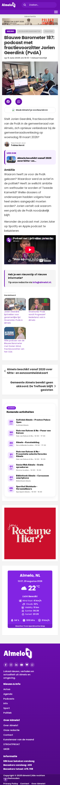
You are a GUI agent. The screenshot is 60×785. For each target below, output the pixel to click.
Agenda (7, 694)
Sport (6, 708)
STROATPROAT (11, 744)
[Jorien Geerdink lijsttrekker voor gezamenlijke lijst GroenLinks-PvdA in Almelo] (15, 304)
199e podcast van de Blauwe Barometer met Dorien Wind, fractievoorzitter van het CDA (14, 346)
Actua (6, 689)
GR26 (6, 749)
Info (5, 703)
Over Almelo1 (10, 725)
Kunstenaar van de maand (18, 739)
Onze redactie (11, 730)
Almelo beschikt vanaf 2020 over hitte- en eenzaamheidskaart (29, 371)
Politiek (49, 31)
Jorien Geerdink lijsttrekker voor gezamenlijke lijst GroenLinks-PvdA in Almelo (13, 317)
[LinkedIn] (16, 664)
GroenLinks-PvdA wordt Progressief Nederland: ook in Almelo (37, 315)
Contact (8, 735)
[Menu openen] (56, 12)
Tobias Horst (17, 145)
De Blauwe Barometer (29, 31)
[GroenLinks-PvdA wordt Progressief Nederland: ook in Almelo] (39, 304)
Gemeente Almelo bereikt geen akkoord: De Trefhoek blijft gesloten (31, 386)
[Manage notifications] (5, 779)
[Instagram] (11, 664)
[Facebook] (5, 664)
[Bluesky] (27, 664)
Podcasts (8, 698)
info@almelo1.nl (42, 282)
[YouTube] (21, 664)
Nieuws (10, 31)
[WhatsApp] (32, 664)
